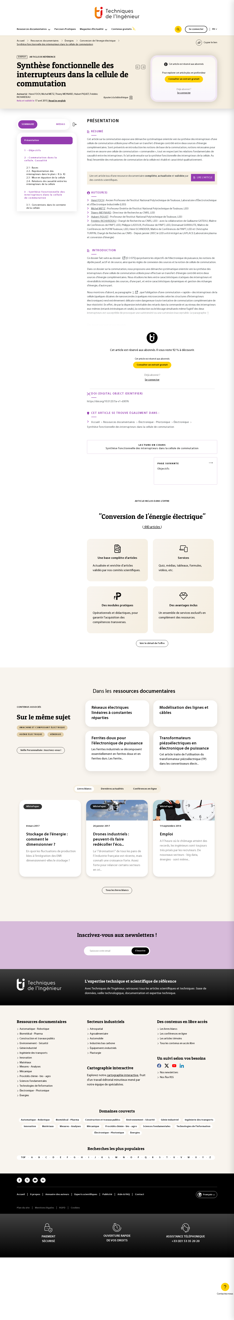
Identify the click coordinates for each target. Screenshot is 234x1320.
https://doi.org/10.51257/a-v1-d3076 (108, 401)
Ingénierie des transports (33, 1053)
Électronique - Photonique (34, 1090)
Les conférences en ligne (173, 1033)
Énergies (24, 1095)
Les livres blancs (168, 1029)
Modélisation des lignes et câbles (183, 710)
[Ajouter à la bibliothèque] (131, 97)
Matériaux (25, 1062)
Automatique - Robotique (34, 1029)
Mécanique (26, 1071)
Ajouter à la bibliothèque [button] (115, 97)
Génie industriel (28, 1048)
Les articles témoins (171, 1038)
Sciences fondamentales (33, 1081)
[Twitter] (167, 1066)
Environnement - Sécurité (34, 1043)
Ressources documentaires (32, 29)
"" (152, 516)
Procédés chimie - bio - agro (35, 1076)
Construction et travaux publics (37, 1038)
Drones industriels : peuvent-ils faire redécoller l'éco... (111, 839)
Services (183, 558)
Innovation (26, 1057)
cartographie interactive (122, 1075)
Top (23, 1157)
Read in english (57, 101)
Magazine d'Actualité (91, 29)
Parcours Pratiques (65, 29)
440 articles (152, 527)
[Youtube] (174, 1066)
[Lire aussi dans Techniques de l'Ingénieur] (124, 258)
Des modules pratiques (117, 605)
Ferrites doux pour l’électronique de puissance (117, 740)
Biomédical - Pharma (31, 1033)
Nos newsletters (169, 1072)
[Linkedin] (182, 1066)
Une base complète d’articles (117, 558)
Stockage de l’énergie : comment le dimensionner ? (47, 839)
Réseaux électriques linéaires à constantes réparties (111, 713)
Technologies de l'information (36, 1086)
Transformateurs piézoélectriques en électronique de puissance (184, 743)
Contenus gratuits (121, 29)
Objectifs (168, 466)
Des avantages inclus (183, 605)
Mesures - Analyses (30, 1066)
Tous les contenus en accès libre (177, 1043)
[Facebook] (159, 1066)
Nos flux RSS (167, 1077)
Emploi (166, 834)
